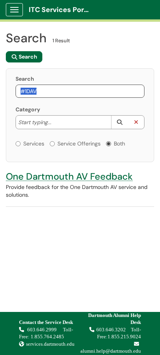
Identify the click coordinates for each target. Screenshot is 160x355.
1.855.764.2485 (47, 336)
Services (33, 143)
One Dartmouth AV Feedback (69, 176)
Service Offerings (79, 143)
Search (25, 78)
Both (119, 143)
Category (28, 109)
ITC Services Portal (61, 9)
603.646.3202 (111, 329)
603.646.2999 (42, 329)
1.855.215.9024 (124, 336)
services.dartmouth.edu (50, 344)
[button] (119, 122)
